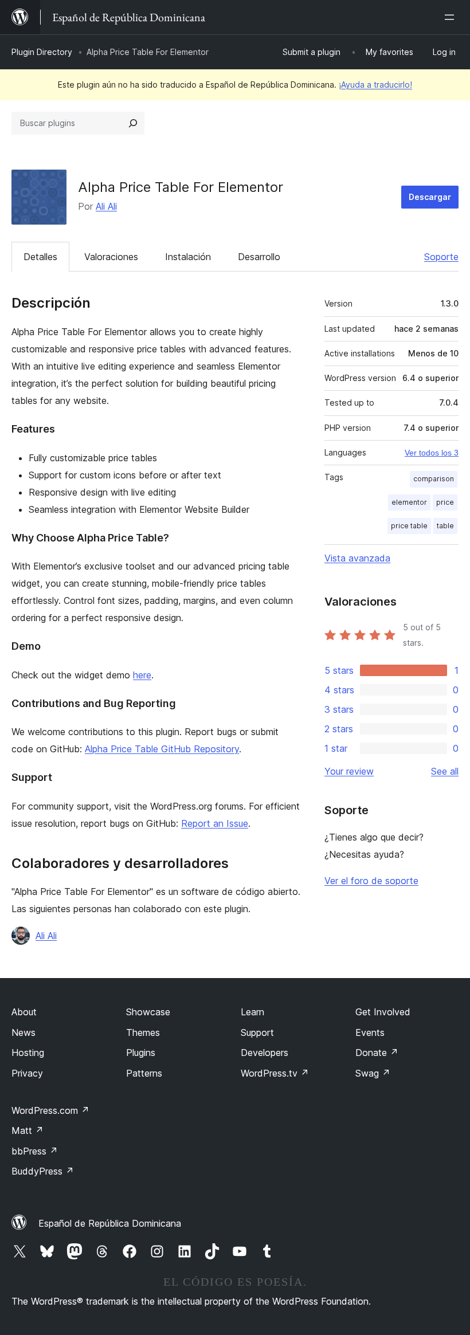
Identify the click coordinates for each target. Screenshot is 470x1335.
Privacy (27, 1073)
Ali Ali (106, 206)
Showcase (148, 1012)
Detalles (40, 256)
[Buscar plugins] (133, 123)
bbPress (34, 1151)
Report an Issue (214, 823)
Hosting (27, 1052)
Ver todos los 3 (432, 452)
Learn (252, 1012)
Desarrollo (259, 256)
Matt (27, 1130)
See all (445, 771)
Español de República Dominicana (109, 1223)
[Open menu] (451, 17)
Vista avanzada (357, 558)
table (445, 525)
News (23, 1032)
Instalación (188, 256)
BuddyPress (42, 1171)
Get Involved (382, 1012)
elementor (409, 502)
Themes (143, 1032)
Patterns (144, 1073)
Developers (264, 1052)
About (24, 1012)
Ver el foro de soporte (371, 880)
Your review (349, 771)
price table (409, 525)
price (445, 502)
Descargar (430, 197)
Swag (372, 1073)
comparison (433, 478)
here (142, 675)
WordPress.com (50, 1110)
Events (370, 1032)
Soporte (441, 256)
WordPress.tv (275, 1073)
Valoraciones (111, 256)
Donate (376, 1052)
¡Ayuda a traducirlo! (375, 84)
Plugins (140, 1052)
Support (257, 1032)
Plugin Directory (41, 52)
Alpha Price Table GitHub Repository (162, 749)
